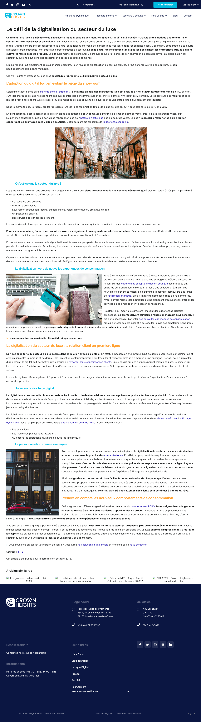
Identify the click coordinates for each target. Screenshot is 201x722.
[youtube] (23, 4)
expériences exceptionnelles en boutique (144, 283)
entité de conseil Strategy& (54, 91)
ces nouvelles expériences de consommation (164, 318)
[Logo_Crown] (15, 14)
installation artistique (91, 117)
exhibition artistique (120, 295)
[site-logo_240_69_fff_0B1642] (21, 599)
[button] (100, 691)
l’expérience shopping (115, 121)
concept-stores (113, 455)
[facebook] (7, 4)
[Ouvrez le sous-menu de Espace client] (197, 4)
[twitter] (12, 4)
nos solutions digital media (93, 544)
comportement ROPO (143, 506)
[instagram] (17, 4)
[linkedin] (29, 4)
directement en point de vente (78, 422)
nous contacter (138, 544)
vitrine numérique (167, 418)
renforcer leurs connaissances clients (90, 361)
